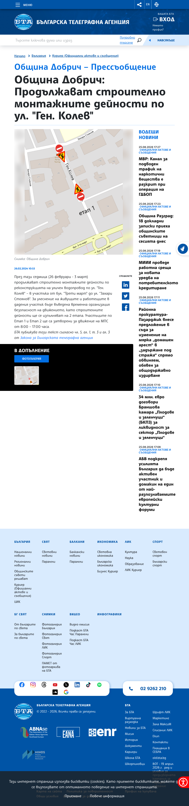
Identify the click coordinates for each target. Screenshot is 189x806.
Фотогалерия (31, 358)
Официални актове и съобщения (155, 151)
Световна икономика (105, 554)
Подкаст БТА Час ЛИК (79, 642)
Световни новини (49, 554)
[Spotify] (100, 684)
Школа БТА (132, 758)
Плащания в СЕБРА (161, 750)
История (131, 740)
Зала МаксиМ (162, 724)
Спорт (158, 542)
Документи (133, 746)
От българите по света (25, 626)
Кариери (131, 752)
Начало (19, 56)
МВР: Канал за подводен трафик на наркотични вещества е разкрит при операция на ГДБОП (153, 176)
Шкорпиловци (135, 764)
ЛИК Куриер (133, 570)
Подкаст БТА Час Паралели (79, 632)
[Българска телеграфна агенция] (23, 711)
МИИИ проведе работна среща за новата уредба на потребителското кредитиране (158, 275)
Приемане (73, 796)
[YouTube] (56, 684)
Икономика (107, 542)
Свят (46, 542)
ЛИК (128, 542)
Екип (156, 736)
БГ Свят (20, 614)
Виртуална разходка (133, 720)
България (39, 56)
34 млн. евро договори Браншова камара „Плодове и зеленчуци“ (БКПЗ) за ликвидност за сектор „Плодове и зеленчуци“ (156, 417)
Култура (131, 552)
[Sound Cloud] (56, 692)
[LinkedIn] (78, 684)
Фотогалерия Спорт (52, 655)
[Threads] (45, 684)
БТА (127, 705)
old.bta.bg (159, 758)
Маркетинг (161, 718)
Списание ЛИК (162, 730)
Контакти (160, 742)
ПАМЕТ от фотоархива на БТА (51, 667)
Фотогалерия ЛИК (52, 645)
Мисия (129, 734)
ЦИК (17, 602)
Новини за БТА (135, 728)
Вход (167, 19)
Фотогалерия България (52, 626)
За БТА (129, 712)
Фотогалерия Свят (52, 636)
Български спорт (160, 563)
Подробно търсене (127, 40)
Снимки (48, 614)
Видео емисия (79, 624)
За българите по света (24, 636)
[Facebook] (23, 684)
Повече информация (107, 796)
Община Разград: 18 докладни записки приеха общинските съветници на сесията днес (156, 228)
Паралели (48, 562)
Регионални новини (22, 563)
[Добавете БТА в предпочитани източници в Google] (67, 692)
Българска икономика (105, 563)
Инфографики (109, 614)
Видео (75, 614)
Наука (129, 558)
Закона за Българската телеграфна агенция (56, 337)
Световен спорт (160, 554)
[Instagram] (34, 684)
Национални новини (23, 554)
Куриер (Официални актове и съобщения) (85, 56)
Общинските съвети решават (23, 575)
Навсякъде (166, 40)
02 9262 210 (153, 688)
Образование (134, 564)
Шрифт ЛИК (161, 712)
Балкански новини (77, 554)
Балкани (77, 542)
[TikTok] (89, 684)
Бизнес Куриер (107, 571)
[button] (139, 4)
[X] (67, 684)
